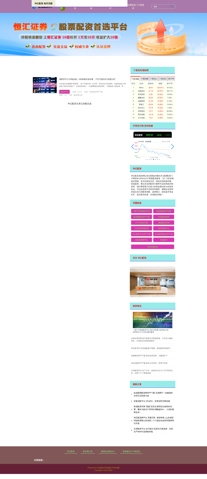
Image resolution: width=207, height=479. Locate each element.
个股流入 (154, 78)
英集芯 (141, 104)
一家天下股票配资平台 (141, 211)
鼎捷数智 (141, 101)
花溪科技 (141, 91)
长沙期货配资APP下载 (164, 234)
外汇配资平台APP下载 (141, 234)
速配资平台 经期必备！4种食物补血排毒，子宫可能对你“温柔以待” (87, 79)
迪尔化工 (141, 107)
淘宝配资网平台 (141, 239)
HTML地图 (115, 467)
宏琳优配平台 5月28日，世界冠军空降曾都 (152, 401)
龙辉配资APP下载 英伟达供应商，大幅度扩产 (149, 355)
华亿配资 (71, 451)
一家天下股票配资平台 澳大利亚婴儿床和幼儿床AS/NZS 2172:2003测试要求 (151, 331)
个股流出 (163, 78)
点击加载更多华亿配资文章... (79, 103)
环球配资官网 (163, 216)
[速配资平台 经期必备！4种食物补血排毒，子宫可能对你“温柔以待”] (45, 85)
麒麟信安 (141, 97)
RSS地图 (107, 467)
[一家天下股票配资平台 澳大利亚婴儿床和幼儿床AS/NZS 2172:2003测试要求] (152, 320)
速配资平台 (64, 92)
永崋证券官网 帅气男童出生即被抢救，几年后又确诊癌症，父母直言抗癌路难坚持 (152, 339)
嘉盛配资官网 (163, 222)
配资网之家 (88, 451)
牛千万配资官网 (141, 222)
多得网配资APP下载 (141, 216)
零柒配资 (163, 239)
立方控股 (141, 117)
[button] (132, 146)
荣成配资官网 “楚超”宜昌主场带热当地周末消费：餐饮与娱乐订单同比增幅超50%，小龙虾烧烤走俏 (154, 409)
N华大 (141, 87)
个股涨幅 (135, 78)
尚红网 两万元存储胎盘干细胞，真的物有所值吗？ (151, 348)
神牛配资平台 (163, 228)
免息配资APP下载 (164, 211)
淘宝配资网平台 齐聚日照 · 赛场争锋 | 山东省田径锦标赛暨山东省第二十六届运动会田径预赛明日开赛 (154, 420)
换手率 (171, 78)
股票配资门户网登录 (135, 6)
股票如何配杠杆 (107, 451)
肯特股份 (141, 111)
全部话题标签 (152, 246)
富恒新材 (141, 94)
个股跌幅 (144, 78)
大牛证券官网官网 (141, 228)
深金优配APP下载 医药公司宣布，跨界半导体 (149, 363)
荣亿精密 (141, 114)
